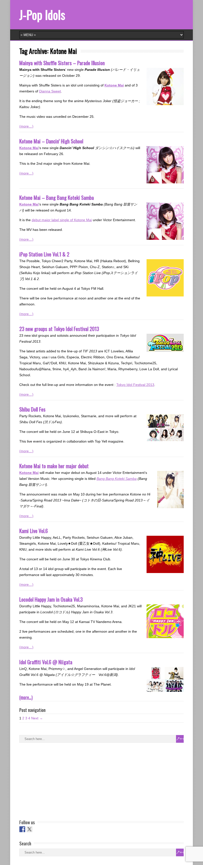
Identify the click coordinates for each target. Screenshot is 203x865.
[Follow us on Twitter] (29, 829)
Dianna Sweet (50, 91)
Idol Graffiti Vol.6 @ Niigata (45, 662)
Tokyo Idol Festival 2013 (135, 385)
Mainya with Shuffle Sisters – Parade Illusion (62, 63)
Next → (37, 718)
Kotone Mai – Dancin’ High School (51, 141)
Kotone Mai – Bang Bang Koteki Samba (56, 197)
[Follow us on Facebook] (22, 829)
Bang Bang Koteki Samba (117, 479)
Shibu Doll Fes (32, 409)
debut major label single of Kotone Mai (62, 220)
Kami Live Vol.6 (33, 531)
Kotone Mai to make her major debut (54, 466)
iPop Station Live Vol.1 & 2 (44, 254)
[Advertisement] (56, 780)
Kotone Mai (114, 85)
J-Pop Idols (42, 14)
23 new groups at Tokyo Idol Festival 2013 (59, 328)
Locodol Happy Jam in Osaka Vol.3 (51, 599)
